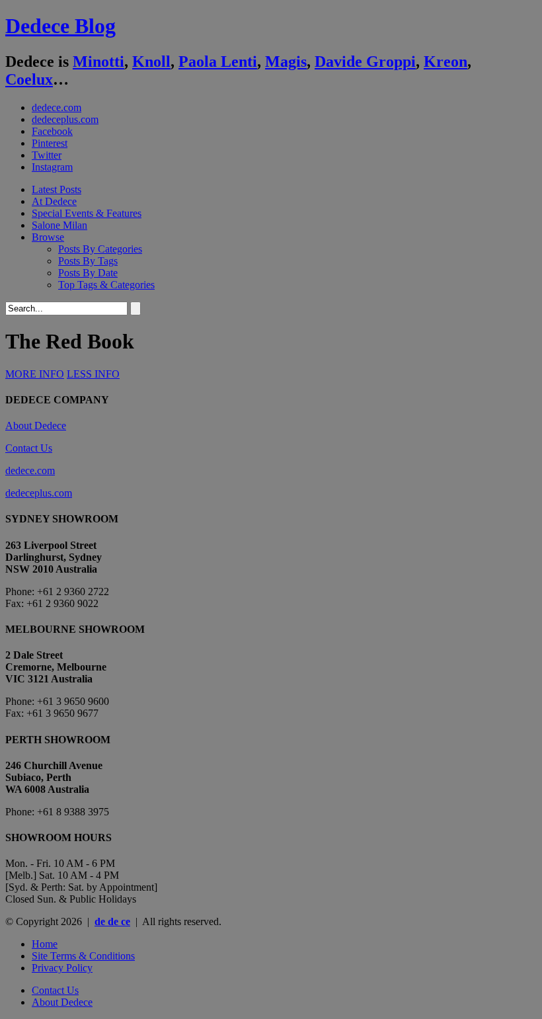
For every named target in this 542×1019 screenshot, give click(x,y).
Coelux (29, 79)
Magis (286, 61)
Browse (48, 237)
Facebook (52, 131)
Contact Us (28, 448)
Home (45, 944)
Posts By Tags (88, 260)
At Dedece (54, 201)
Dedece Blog (60, 26)
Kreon (445, 61)
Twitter (46, 155)
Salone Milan (59, 225)
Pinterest (49, 143)
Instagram (52, 167)
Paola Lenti (217, 61)
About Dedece (35, 425)
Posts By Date (88, 272)
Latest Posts (56, 189)
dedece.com (56, 107)
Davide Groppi (365, 61)
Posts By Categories (100, 249)
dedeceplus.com (65, 119)
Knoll (151, 61)
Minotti (98, 61)
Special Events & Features (86, 213)
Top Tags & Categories (106, 284)
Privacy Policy (62, 967)
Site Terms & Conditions (83, 955)
